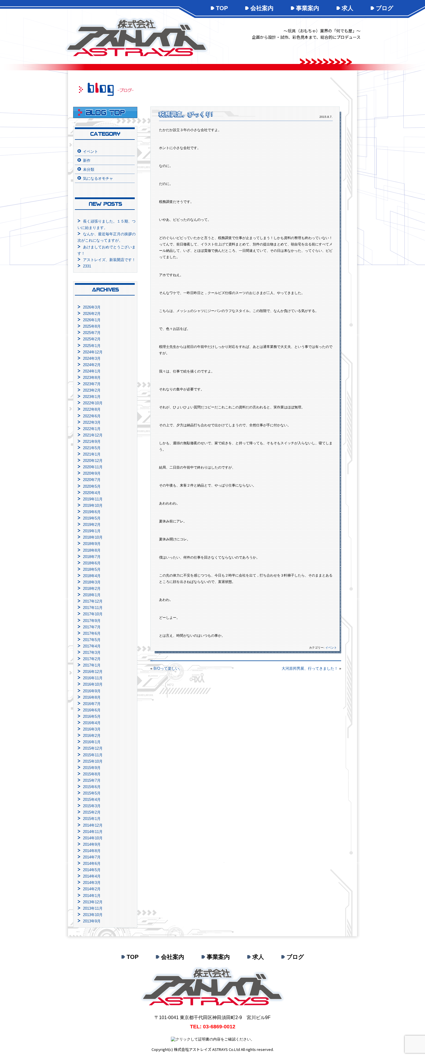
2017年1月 (92, 665)
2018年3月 (92, 582)
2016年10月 (93, 684)
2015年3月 (92, 806)
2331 (87, 266)
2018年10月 (93, 537)
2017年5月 (92, 640)
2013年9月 (92, 921)
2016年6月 (92, 710)
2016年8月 (92, 697)
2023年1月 (92, 396)
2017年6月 (92, 633)
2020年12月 (93, 460)
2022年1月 (92, 429)
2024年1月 (92, 371)
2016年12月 (93, 671)
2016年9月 (92, 691)
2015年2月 (92, 812)
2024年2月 (92, 365)
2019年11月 (93, 499)
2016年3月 (92, 729)
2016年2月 (92, 735)
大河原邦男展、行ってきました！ (310, 668)
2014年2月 (92, 889)
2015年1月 (92, 818)
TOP (222, 8)
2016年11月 (93, 678)
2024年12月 (93, 352)
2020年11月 (93, 467)
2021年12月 (93, 435)
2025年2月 (92, 339)
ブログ (384, 8)
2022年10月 (93, 403)
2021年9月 (92, 441)
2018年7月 (92, 557)
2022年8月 (92, 409)
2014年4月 (92, 876)
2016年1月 (92, 742)
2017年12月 (93, 601)
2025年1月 (92, 346)
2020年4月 (92, 493)
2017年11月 (93, 607)
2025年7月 (92, 333)
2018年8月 (92, 550)
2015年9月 (92, 768)
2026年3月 (92, 307)
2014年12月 (93, 825)
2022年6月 (92, 416)
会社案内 (262, 8)
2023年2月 (92, 390)
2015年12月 (93, 748)
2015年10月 (93, 761)
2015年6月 (92, 787)
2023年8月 (92, 377)
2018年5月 (92, 569)
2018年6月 (92, 563)
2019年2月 (92, 524)
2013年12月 (93, 902)
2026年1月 (92, 320)
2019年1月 (92, 531)
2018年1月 (92, 595)
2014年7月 (92, 857)
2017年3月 (92, 652)
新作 (86, 160)
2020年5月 (92, 486)
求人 (347, 8)
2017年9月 (92, 621)
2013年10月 (93, 915)
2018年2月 (92, 588)
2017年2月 (92, 659)
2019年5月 (92, 518)
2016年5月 (92, 716)
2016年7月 (92, 704)
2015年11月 (93, 755)
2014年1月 (92, 895)
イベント (331, 647)
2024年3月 (92, 358)
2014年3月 (92, 882)
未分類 (88, 169)
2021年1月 (92, 454)
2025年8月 (92, 326)
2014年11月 (93, 832)
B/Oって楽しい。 (168, 668)
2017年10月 (93, 614)
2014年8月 (92, 851)
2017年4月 (92, 646)
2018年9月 (92, 544)
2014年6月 (92, 863)
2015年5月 (92, 793)
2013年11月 (93, 908)
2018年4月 (92, 576)
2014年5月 (92, 870)
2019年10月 (93, 505)
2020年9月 (92, 473)
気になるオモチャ (98, 178)
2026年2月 (92, 313)
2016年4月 (92, 723)
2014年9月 (92, 844)
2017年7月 (92, 627)
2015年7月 (92, 780)
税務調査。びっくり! (186, 114)
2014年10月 (93, 838)
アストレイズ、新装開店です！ (109, 260)
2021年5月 (92, 448)
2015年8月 (92, 774)
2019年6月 (92, 512)
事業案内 (307, 8)
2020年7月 (92, 480)
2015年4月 (92, 799)
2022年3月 (92, 422)
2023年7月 (92, 384)
